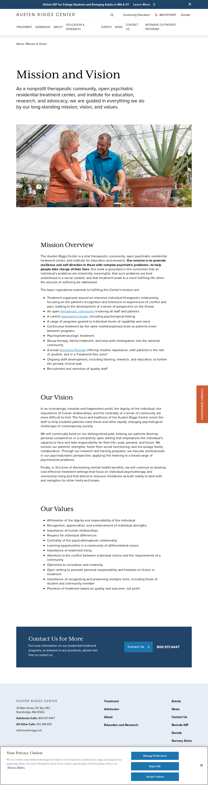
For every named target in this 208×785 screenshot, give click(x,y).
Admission (42, 27)
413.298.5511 (44, 724)
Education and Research (121, 725)
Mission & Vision (36, 44)
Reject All (154, 766)
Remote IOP (180, 725)
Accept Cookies (155, 776)
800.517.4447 (168, 647)
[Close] (201, 765)
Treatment (24, 27)
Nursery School (183, 741)
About (58, 27)
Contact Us (179, 717)
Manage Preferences (155, 755)
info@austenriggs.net (29, 730)
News (118, 27)
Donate (185, 15)
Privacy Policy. (16, 767)
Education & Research (75, 27)
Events (106, 27)
